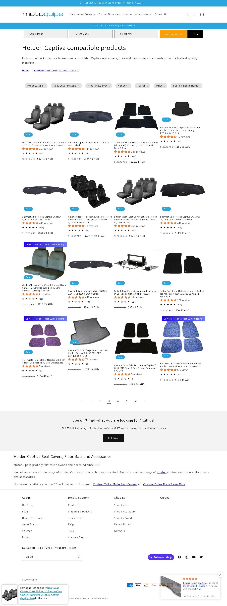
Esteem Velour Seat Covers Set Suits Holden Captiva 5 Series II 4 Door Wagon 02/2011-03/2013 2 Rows (135, 220)
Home (25, 70)
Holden (162, 472)
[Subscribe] (78, 557)
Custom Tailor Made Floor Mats (164, 484)
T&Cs (71, 531)
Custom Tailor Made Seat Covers (115, 484)
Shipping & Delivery (80, 511)
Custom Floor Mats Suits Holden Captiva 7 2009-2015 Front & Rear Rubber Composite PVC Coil (135, 368)
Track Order (75, 518)
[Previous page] (82, 401)
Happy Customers (33, 518)
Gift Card (119, 531)
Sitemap (27, 531)
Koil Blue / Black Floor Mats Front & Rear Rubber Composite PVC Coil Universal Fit (180, 365)
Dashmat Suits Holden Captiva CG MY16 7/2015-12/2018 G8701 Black (42, 218)
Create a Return (77, 537)
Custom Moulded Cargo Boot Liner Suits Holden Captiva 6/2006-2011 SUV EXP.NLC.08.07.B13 (88, 353)
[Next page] (145, 401)
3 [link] (109, 401)
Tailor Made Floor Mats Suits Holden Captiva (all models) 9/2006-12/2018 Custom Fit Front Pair (182, 294)
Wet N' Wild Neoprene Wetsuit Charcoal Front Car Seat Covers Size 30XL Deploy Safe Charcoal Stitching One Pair (44, 288)
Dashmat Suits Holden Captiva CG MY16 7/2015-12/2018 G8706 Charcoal (88, 292)
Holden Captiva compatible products (56, 70)
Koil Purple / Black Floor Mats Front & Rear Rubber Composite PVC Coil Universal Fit (43, 361)
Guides (165, 497)
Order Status (30, 524)
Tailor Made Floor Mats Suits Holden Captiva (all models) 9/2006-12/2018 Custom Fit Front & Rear (136, 145)
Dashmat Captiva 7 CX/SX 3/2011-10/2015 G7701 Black (89, 144)
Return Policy (122, 524)
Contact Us (74, 505)
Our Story (28, 505)
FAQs (71, 524)
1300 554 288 (68, 428)
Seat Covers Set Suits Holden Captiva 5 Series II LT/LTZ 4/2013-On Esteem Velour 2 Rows (44, 144)
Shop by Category (125, 511)
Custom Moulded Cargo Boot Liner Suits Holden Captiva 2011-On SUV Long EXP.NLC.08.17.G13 (180, 130)
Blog (25, 511)
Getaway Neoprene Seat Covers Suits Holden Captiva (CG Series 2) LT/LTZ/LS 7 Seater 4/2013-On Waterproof (90, 220)
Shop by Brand (123, 518)
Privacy (26, 537)
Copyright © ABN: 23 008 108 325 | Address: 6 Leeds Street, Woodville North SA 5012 (73, 598)
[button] (187, 14)
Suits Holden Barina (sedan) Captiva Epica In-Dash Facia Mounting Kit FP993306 (135, 292)
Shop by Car (121, 505)
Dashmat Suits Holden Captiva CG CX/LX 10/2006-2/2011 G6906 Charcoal (180, 218)
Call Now (113, 438)
